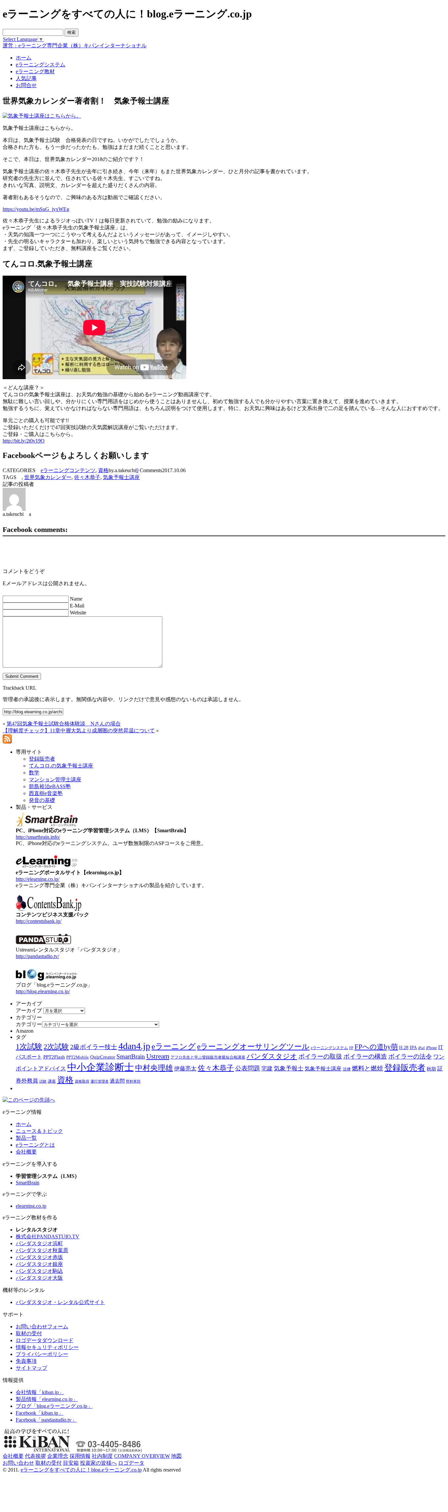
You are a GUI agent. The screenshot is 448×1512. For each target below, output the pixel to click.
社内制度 (102, 1456)
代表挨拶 (35, 1456)
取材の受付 (29, 1333)
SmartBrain (130, 1056)
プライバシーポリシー (42, 1354)
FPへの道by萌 (376, 1047)
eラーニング (174, 1046)
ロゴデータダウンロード (44, 1340)
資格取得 (82, 1081)
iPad (421, 1048)
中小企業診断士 (100, 1067)
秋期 (431, 1068)
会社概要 (26, 1152)
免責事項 (26, 1361)
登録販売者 (404, 1067)
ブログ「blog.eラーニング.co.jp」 (54, 1406)
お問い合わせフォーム (42, 1326)
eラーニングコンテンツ (68, 470)
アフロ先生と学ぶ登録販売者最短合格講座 (208, 1057)
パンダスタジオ (272, 1056)
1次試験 (29, 1046)
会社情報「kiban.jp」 (40, 1392)
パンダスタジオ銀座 (39, 1264)
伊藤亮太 (185, 1068)
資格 (103, 470)
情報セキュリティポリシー (47, 1347)
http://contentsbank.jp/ (38, 921)
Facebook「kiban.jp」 (39, 1413)
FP (351, 1048)
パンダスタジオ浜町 (39, 1243)
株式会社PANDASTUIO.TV (47, 1236)
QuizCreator (102, 1057)
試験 (43, 1081)
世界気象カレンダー (47, 477)
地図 (176, 1456)
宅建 (267, 1068)
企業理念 (57, 1456)
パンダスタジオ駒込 (39, 1271)
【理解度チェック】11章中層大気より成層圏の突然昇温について (79, 730)
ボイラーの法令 (410, 1056)
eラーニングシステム (329, 1047)
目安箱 (71, 1463)
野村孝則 (133, 1081)
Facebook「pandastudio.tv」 (46, 1420)
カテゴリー (29, 1024)
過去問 (117, 1081)
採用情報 (80, 1456)
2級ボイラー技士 (93, 1046)
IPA (413, 1047)
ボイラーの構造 (365, 1056)
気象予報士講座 (121, 477)
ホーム (23, 1124)
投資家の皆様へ (98, 1463)
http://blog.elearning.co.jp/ (43, 991)
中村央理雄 (154, 1068)
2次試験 (56, 1046)
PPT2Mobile (77, 1057)
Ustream (157, 1056)
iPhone (431, 1047)
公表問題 (247, 1068)
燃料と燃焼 (367, 1068)
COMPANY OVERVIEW (142, 1456)
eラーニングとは (35, 1145)
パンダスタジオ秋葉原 (42, 1250)
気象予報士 (288, 1068)
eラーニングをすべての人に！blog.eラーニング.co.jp (81, 1470)
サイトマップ (31, 1368)
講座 (52, 1081)
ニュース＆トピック (39, 1131)
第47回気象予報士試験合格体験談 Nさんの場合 (64, 723)
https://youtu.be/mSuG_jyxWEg (36, 209)
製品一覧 (26, 1138)
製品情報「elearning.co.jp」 (47, 1399)
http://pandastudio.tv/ (37, 956)
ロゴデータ (131, 1463)
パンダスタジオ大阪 (39, 1278)
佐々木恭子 (87, 477)
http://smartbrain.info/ (38, 837)
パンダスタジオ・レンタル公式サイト (60, 1302)
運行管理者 (100, 1081)
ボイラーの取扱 (320, 1056)
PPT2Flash (54, 1057)
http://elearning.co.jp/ (37, 879)
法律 (347, 1069)
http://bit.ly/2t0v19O (24, 441)
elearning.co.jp (31, 1206)
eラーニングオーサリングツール (253, 1046)
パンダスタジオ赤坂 (39, 1257)
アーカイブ (29, 1010)
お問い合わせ (18, 1463)
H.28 (403, 1047)
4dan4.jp (134, 1046)
